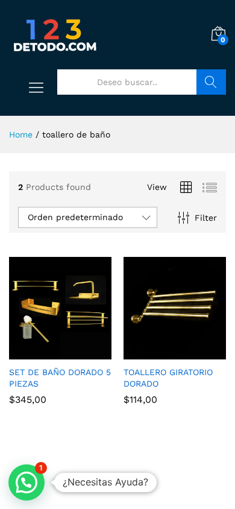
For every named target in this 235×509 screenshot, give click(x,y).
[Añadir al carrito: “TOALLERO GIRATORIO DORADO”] (161, 352)
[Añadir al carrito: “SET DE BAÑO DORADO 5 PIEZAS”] (46, 352)
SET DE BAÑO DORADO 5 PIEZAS (60, 377)
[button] (26, 482)
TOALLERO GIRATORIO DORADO (168, 377)
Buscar (211, 82)
